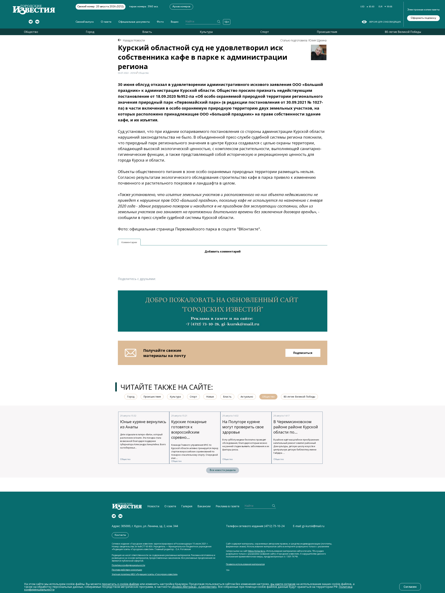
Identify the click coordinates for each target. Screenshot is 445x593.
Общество (31, 32)
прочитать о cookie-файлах (120, 584)
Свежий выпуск (85, 22)
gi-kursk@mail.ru (313, 526)
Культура (206, 32)
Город (90, 32)
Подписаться (302, 353)
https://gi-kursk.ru (256, 551)
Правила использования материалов (245, 564)
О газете (106, 22)
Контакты (120, 535)
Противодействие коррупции (127, 569)
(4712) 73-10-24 (274, 526)
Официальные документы (134, 22)
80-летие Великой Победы (403, 32)
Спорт (264, 32)
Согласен (410, 587)
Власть (147, 32)
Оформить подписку (423, 18)
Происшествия (327, 32)
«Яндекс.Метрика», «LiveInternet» (194, 587)
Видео (175, 22)
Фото (160, 22)
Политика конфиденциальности (128, 565)
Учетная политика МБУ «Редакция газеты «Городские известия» (145, 574)
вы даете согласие (283, 584)
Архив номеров (181, 7)
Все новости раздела (223, 470)
